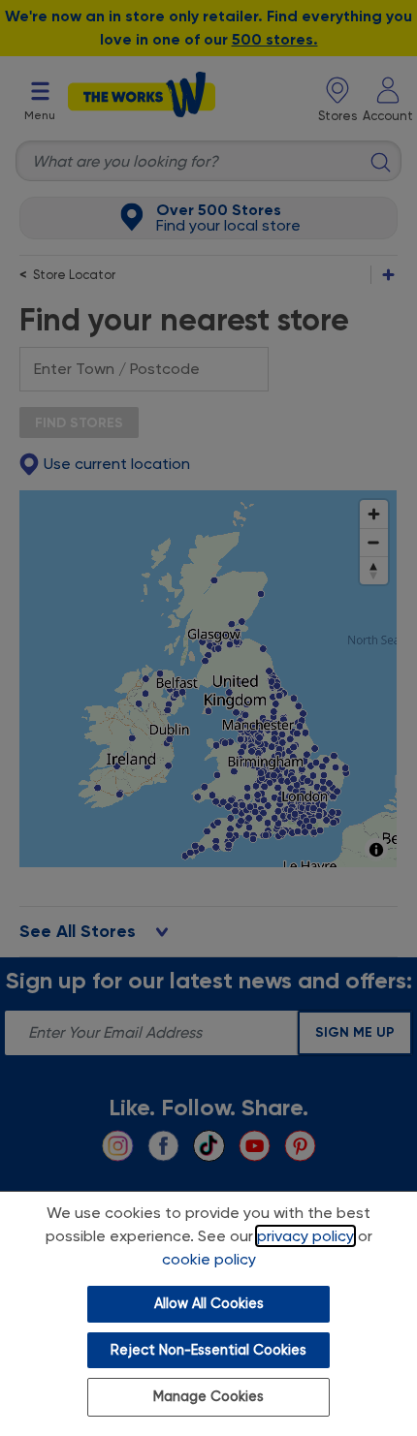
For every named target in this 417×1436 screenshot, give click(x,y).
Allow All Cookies (209, 1304)
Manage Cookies (208, 1397)
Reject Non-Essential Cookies (208, 1350)
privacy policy (305, 1236)
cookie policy (209, 1259)
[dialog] (208, 1313)
